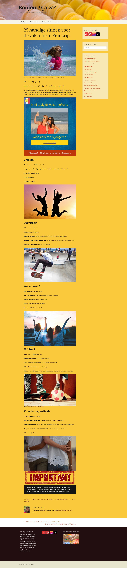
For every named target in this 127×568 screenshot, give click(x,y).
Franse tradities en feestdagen (92, 88)
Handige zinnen (52, 499)
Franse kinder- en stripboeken (92, 61)
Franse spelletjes (88, 83)
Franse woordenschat (39, 499)
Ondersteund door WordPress (26, 564)
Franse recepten (88, 74)
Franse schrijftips (88, 77)
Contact (57, 22)
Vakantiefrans (66, 499)
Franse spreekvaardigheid (91, 85)
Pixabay (29, 406)
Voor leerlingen (23, 22)
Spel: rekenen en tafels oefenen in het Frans (60, 524)
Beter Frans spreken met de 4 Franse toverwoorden (42, 521)
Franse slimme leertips (90, 80)
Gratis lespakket (46, 22)
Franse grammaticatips (90, 58)
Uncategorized (88, 93)
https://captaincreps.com (38, 406)
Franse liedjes (87, 69)
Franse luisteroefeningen (90, 72)
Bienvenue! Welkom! (89, 56)
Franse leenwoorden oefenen (92, 64)
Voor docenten (34, 22)
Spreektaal (60, 499)
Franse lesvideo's (88, 66)
